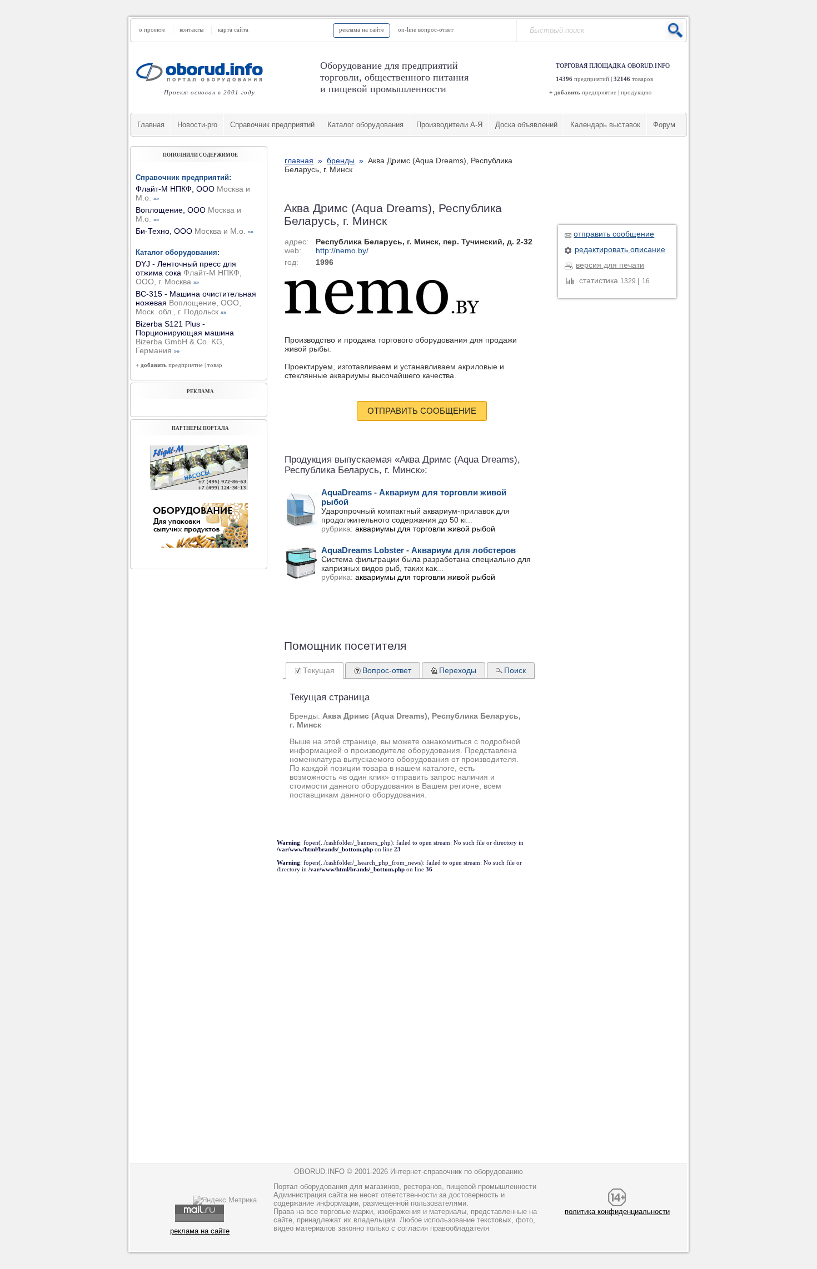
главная (299, 160)
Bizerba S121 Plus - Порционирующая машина (185, 337)
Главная (151, 125)
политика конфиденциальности (617, 1211)
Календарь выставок (605, 125)
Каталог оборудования (365, 125)
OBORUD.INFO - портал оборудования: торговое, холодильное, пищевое (203, 72)
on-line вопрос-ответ (426, 29)
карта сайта (233, 29)
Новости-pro (197, 125)
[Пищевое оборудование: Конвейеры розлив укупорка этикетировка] (199, 487)
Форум (664, 125)
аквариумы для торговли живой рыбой (425, 528)
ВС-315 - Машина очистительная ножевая (196, 302)
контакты (191, 29)
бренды (341, 160)
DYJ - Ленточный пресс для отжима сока (189, 272)
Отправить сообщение (421, 410)
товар (214, 365)
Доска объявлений (526, 125)
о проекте (152, 29)
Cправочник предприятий (272, 125)
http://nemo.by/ (342, 250)
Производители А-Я (449, 125)
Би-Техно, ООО (194, 231)
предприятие (599, 92)
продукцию (636, 92)
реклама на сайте (361, 29)
